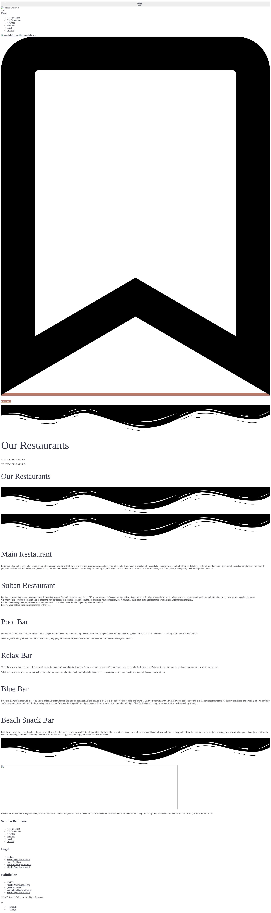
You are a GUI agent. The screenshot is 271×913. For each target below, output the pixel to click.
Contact (10, 30)
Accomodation (13, 18)
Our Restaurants (14, 20)
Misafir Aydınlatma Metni (18, 859)
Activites (11, 23)
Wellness (11, 25)
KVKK (10, 857)
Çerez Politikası (14, 862)
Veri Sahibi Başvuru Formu (19, 864)
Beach (9, 28)
